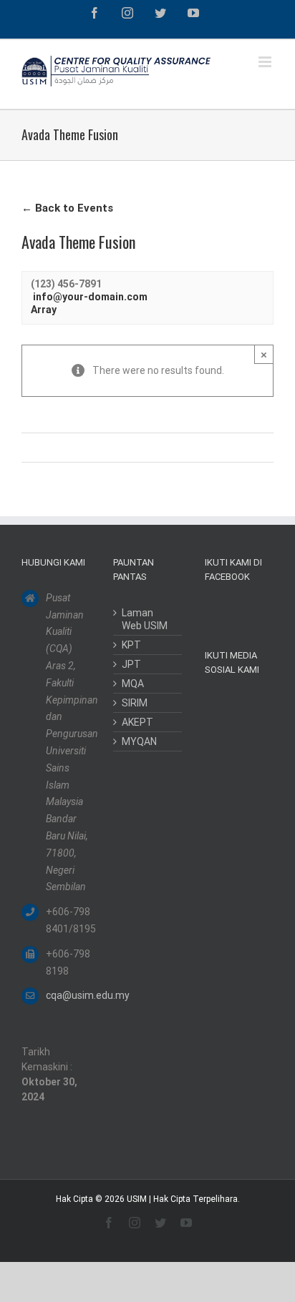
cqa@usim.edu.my (68, 995)
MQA (133, 683)
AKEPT (137, 722)
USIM (137, 1199)
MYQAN (139, 741)
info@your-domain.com (90, 296)
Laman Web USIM (145, 619)
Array (44, 309)
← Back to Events (67, 208)
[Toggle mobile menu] (266, 61)
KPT (131, 645)
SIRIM (135, 703)
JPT (131, 664)
